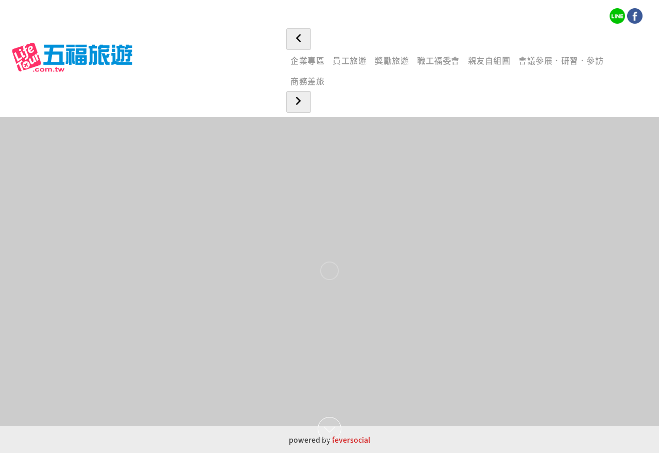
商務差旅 (307, 81)
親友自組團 (489, 60)
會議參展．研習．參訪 (560, 60)
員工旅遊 (350, 60)
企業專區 (307, 60)
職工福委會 (438, 60)
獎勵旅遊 (392, 60)
